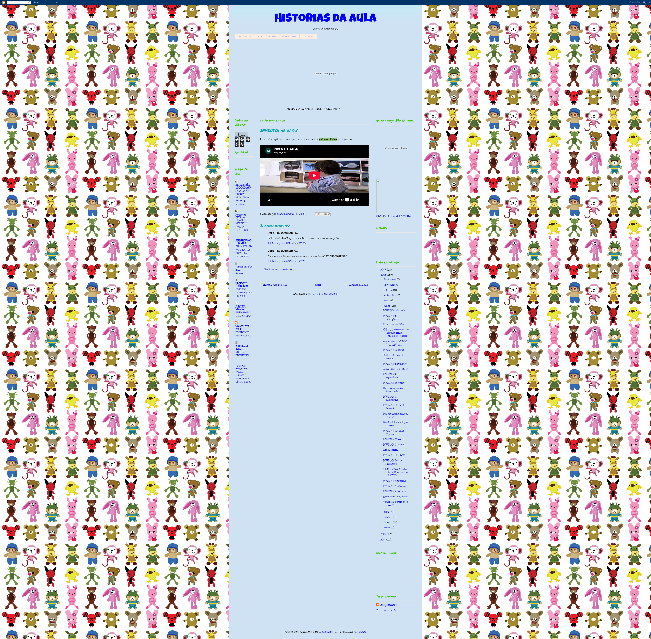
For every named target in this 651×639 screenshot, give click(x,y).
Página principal (245, 36)
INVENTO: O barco (393, 350)
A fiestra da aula (242, 348)
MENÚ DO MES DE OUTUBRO (242, 227)
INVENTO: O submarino (390, 398)
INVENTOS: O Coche (394, 491)
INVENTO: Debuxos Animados (394, 462)
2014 (383, 269)
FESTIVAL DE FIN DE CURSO (244, 334)
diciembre (390, 279)
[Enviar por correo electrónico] (316, 214)
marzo (388, 517)
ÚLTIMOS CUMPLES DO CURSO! (244, 293)
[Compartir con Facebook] (325, 214)
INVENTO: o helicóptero (390, 317)
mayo (387, 305)
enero (387, 527)
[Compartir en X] (322, 214)
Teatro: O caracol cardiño (393, 357)
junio (387, 300)
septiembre (390, 295)
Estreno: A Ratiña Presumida (393, 390)
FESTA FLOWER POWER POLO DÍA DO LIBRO (244, 376)
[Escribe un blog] (319, 214)
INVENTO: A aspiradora (390, 376)
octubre (388, 290)
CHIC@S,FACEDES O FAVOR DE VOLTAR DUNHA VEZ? (244, 251)
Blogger (361, 632)
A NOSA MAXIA (240, 308)
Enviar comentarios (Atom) (323, 294)
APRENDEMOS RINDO (243, 242)
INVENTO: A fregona (394, 480)
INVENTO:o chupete (394, 310)
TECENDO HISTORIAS (242, 285)
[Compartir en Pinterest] (329, 214)
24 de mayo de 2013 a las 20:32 (286, 261)
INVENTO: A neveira (394, 486)
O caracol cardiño (393, 324)
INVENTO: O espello (394, 444)
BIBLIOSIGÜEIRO (244, 268)
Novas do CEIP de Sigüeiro (241, 217)
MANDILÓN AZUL (242, 328)
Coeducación (390, 449)
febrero (388, 522)
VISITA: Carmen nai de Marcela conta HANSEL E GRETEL (396, 333)
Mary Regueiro (388, 605)
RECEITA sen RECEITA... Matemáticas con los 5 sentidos (242, 197)
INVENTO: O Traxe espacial (393, 432)
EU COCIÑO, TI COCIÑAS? (243, 186)
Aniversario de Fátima (395, 369)
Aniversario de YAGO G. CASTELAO (395, 343)
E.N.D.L (239, 272)
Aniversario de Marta (395, 496)
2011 (383, 539)
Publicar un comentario (278, 269)
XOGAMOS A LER (289, 36)
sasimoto (327, 632)
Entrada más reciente (275, 284)
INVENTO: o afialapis (395, 363)
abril (387, 511)
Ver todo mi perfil (386, 610)
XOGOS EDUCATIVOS (267, 36)
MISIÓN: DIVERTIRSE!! (242, 353)
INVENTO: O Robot (393, 439)
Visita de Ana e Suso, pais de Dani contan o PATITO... (395, 472)
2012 (383, 534)
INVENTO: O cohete (394, 455)
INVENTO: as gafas (394, 382)
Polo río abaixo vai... (242, 367)
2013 (383, 274)
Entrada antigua (358, 284)
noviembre (390, 284)
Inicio (318, 284)
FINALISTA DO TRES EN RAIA (243, 314)
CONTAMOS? (308, 36)
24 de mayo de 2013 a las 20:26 (286, 243)
